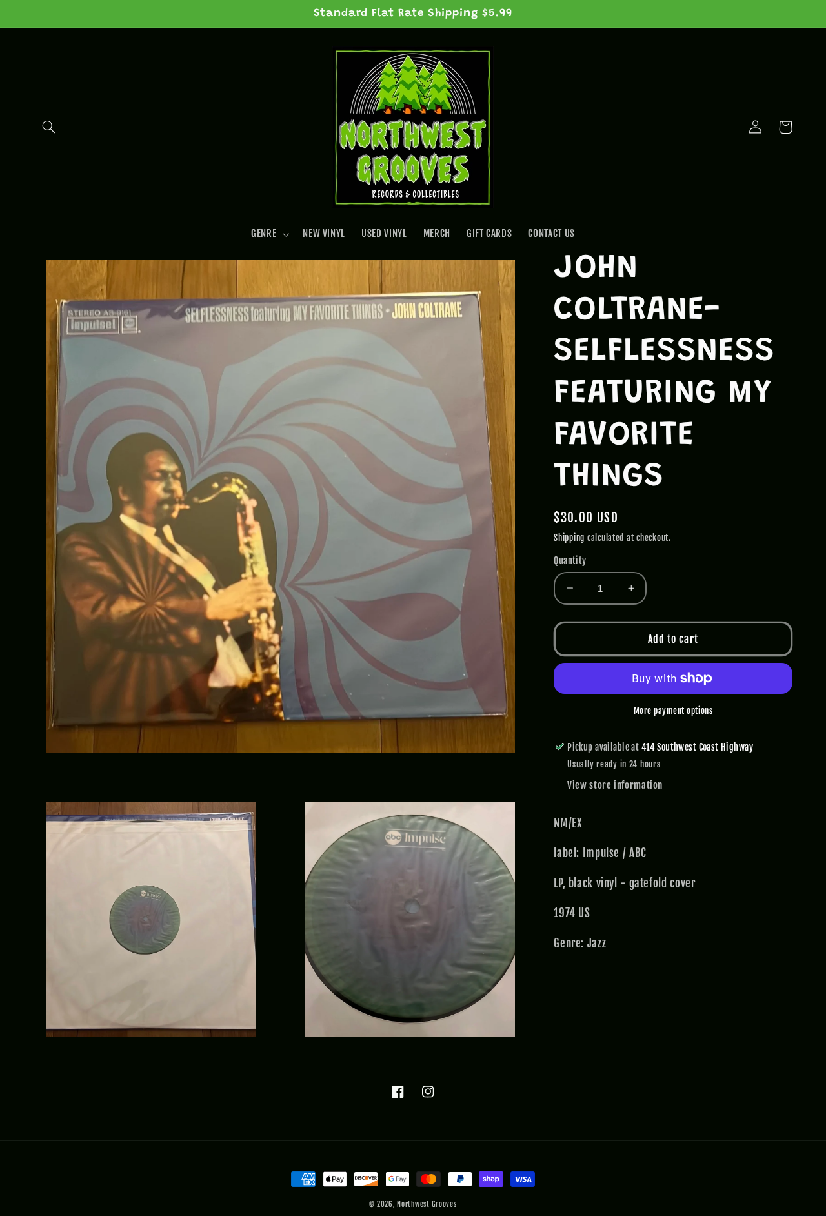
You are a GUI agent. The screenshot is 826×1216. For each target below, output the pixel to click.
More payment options (673, 710)
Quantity (570, 560)
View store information (615, 785)
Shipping (569, 537)
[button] (49, 127)
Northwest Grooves (427, 1204)
